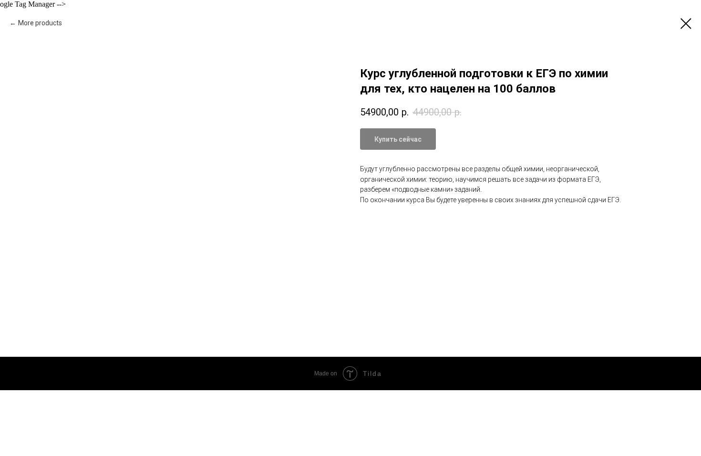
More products (40, 23)
